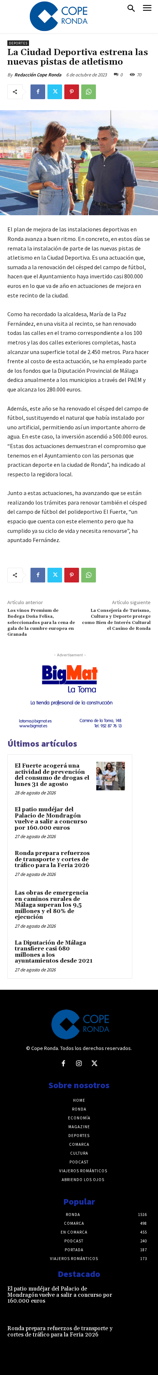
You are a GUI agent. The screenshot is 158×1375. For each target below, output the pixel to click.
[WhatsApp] (88, 91)
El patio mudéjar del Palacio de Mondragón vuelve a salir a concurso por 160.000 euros (51, 818)
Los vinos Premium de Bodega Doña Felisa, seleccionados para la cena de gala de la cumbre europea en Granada (41, 623)
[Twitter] (54, 91)
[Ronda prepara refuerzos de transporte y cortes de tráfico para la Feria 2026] (110, 863)
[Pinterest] (71, 91)
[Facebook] (37, 91)
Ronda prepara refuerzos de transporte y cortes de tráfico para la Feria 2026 (52, 859)
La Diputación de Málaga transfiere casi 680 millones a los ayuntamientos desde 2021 (54, 952)
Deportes (18, 43)
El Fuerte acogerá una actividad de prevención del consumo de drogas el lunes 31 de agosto (52, 775)
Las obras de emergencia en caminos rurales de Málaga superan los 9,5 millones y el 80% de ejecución (51, 905)
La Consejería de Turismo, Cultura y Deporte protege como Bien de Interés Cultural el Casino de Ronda (116, 619)
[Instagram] (79, 1064)
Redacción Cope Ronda (37, 75)
